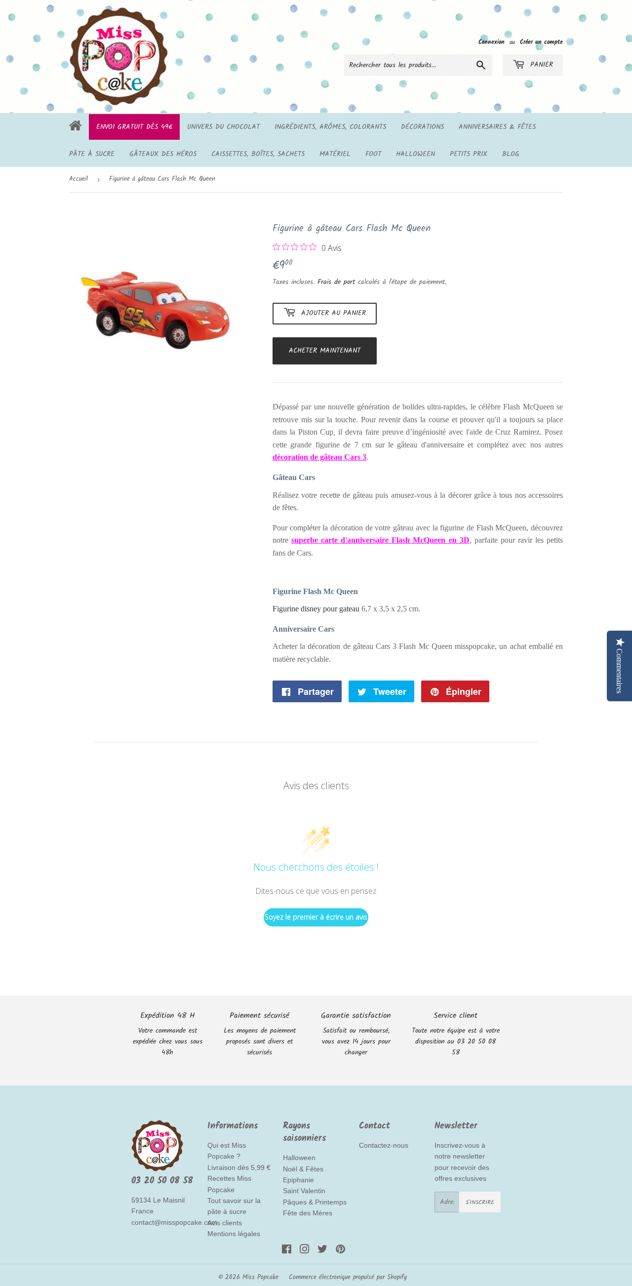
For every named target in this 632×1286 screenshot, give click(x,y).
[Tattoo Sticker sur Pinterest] (340, 1251)
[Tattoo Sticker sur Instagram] (305, 1251)
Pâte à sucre (92, 154)
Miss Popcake (260, 1277)
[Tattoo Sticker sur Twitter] (322, 1251)
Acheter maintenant (324, 350)
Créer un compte (541, 42)
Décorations (422, 126)
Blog (510, 154)
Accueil (78, 179)
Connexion (491, 42)
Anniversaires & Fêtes (497, 126)
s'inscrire (480, 1202)
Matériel (335, 154)
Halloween (415, 154)
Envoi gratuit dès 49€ (134, 126)
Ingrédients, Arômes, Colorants (330, 126)
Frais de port (336, 282)
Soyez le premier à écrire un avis (316, 917)
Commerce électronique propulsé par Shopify (348, 1277)
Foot (373, 154)
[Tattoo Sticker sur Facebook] (286, 1251)
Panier (540, 64)
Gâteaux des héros (163, 154)
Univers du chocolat (223, 126)
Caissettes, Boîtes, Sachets (258, 154)
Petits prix (468, 154)
